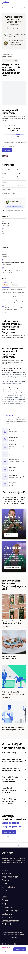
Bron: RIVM (4, 312)
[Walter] (6, 2)
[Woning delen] (21, 7)
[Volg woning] (24, 7)
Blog (4, 903)
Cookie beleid (7, 924)
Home (3, 845)
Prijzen (4, 884)
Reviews (5, 880)
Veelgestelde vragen (10, 910)
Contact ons (7, 914)
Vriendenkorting (8, 887)
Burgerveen (15, 7)
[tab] (5, 284)
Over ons (5, 900)
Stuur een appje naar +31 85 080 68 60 (13, 934)
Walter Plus (6, 873)
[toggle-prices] (7, 28)
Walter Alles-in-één (10, 877)
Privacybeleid (7, 917)
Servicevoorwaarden (10, 921)
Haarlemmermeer (6, 7)
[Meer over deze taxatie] (16, 60)
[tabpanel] (14, 300)
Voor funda (6, 890)
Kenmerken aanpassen (7, 195)
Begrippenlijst (7, 907)
